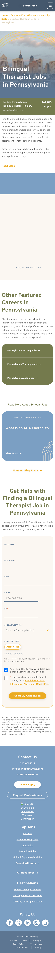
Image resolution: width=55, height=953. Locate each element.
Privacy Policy (39, 940)
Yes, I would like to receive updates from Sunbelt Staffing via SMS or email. (30, 670)
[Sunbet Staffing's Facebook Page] (9, 923)
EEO (25, 940)
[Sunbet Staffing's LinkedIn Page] (27, 923)
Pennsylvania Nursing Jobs (22, 350)
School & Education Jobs (24, 15)
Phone (7, 593)
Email (7, 577)
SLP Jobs (27, 845)
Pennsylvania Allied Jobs (20, 378)
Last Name (9, 560)
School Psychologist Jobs (27, 857)
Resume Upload (11, 641)
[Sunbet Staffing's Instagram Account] (36, 923)
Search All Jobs (26, 863)
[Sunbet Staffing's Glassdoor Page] (45, 923)
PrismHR (13, 940)
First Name (10, 544)
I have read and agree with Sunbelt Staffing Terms (29, 681)
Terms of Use (36, 944)
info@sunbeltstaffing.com (27, 768)
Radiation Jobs (27, 851)
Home (5, 15)
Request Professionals (27, 795)
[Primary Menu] (50, 6)
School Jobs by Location (27, 889)
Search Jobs (29, 5)
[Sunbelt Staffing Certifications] (27, 811)
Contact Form (26, 774)
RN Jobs (27, 833)
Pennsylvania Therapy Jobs (22, 364)
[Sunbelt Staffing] (5, 6)
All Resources (26, 872)
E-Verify (38, 947)
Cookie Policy (18, 944)
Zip (6, 609)
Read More (8, 165)
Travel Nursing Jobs (27, 839)
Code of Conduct (21, 947)
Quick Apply (27, 784)
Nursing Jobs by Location (27, 895)
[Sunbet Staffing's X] (18, 923)
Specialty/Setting (13, 625)
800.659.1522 (27, 763)
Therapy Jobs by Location (27, 901)
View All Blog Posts (25, 470)
